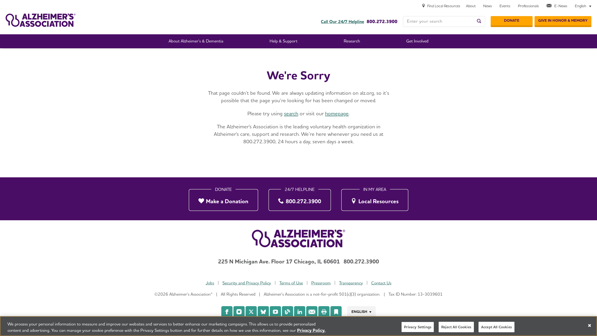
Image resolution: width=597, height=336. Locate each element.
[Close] (589, 325)
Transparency (351, 282)
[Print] (324, 311)
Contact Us (381, 282)
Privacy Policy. (311, 330)
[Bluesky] (263, 311)
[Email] (311, 311)
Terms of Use (291, 282)
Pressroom (321, 282)
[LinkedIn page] (299, 311)
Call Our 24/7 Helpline (342, 22)
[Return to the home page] (41, 20)
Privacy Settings (418, 327)
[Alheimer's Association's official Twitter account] (251, 311)
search (291, 113)
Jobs (210, 282)
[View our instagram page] (239, 311)
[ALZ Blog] (287, 311)
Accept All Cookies (496, 327)
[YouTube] (275, 311)
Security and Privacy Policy (246, 282)
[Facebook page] (227, 311)
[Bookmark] (336, 311)
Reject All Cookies (456, 327)
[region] (298, 326)
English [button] (359, 311)
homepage (337, 113)
